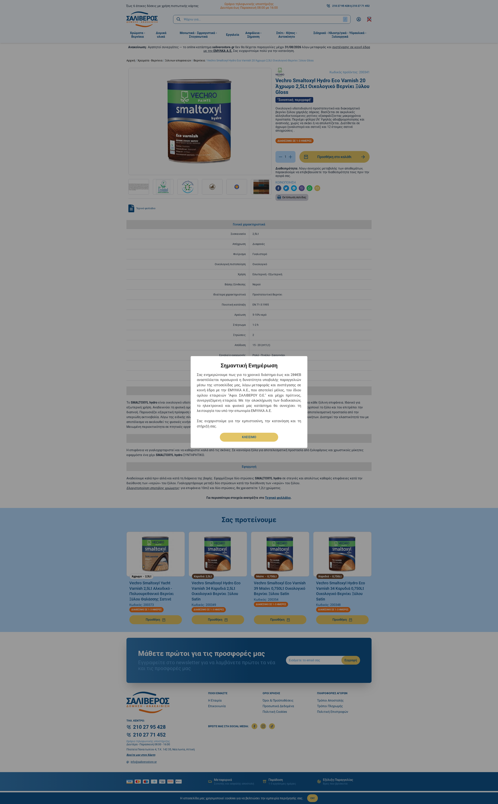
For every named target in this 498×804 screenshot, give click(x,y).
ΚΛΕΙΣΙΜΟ (249, 437)
